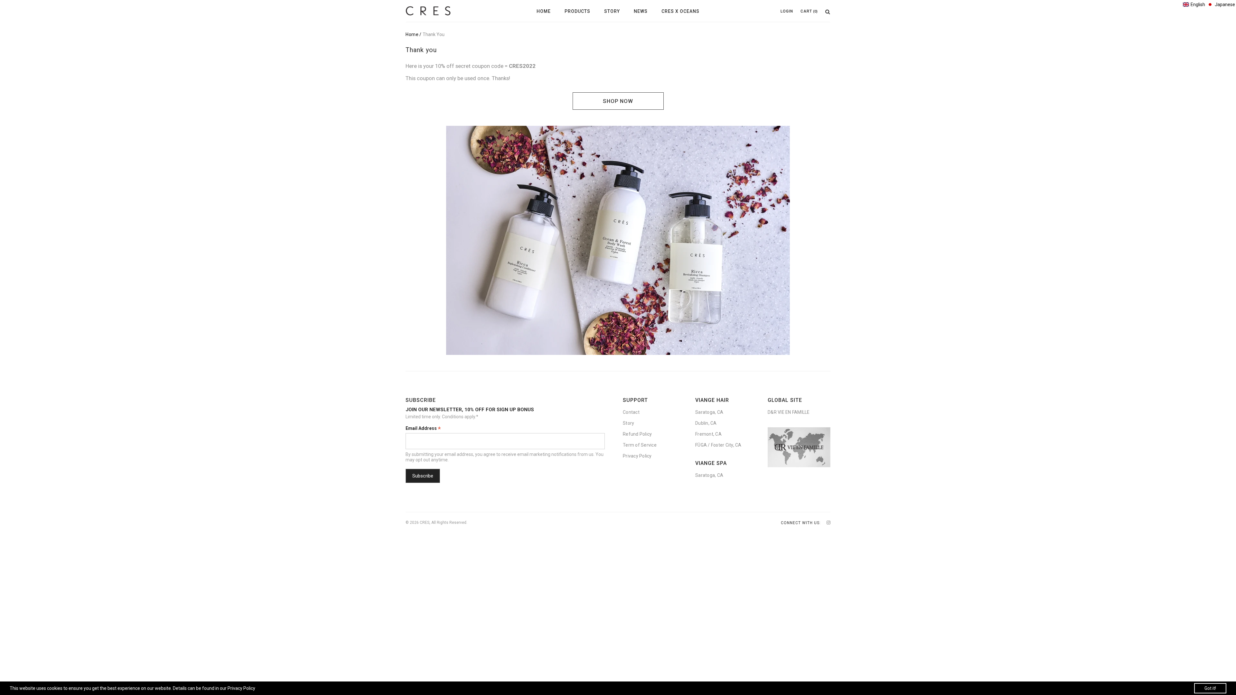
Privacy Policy (637, 456)
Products (577, 11)
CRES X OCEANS (680, 11)
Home (544, 11)
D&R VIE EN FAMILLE (789, 412)
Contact (631, 412)
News (641, 11)
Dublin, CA (706, 423)
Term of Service (640, 445)
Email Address (423, 428)
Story (612, 11)
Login (787, 11)
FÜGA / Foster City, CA (718, 445)
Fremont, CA (708, 434)
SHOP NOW (618, 101)
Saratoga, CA (709, 412)
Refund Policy (637, 434)
